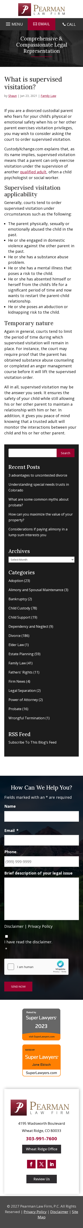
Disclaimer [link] (14, 926)
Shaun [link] (12, 96)
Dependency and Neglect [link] (28, 626)
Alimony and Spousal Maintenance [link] (36, 589)
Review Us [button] (41, 1179)
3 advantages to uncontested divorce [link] (38, 475)
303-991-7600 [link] (41, 1138)
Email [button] (44, 23)
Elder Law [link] (16, 644)
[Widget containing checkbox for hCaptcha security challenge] (36, 967)
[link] (41, 9)
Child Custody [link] (19, 608)
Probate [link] (15, 709)
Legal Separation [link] (22, 690)
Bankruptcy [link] (18, 599)
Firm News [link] (17, 681)
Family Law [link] (48, 96)
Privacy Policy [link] (40, 926)
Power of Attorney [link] (23, 699)
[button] (14, 23)
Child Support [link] (19, 617)
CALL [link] (71, 24)
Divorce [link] (15, 635)
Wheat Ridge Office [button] (41, 1149)
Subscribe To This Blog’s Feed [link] (32, 742)
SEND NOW (18, 986)
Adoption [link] (16, 580)
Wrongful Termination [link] (27, 718)
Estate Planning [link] (21, 654)
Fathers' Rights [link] (21, 672)
